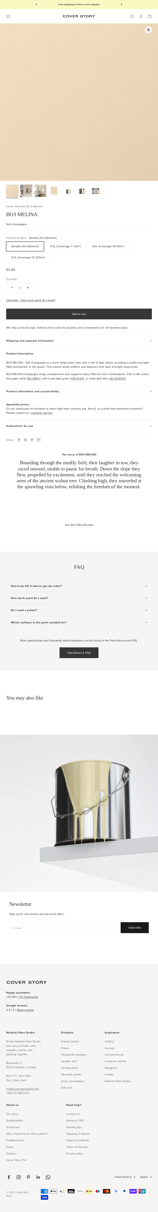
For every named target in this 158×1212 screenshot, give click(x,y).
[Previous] (36, 4)
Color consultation (72, 1081)
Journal (109, 1048)
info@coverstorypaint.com (22, 1088)
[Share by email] (38, 440)
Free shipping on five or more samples (78, 4)
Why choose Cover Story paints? (27, 1133)
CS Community (28, 996)
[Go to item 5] (68, 191)
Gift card (66, 1087)
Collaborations (15, 1140)
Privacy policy (74, 1153)
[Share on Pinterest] (32, 440)
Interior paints (70, 1041)
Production (13, 1127)
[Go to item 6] (82, 191)
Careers (11, 1153)
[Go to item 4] (54, 191)
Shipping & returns (78, 1133)
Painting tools (69, 1067)
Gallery (109, 1041)
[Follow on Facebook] (8, 1177)
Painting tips (74, 1127)
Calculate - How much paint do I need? (30, 300)
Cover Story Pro (16, 1160)
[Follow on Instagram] (18, 1177)
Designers (111, 1067)
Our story (12, 1113)
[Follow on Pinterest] (28, 1177)
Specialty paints (71, 1074)
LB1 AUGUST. (117, 378)
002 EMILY (33, 378)
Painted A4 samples (73, 1054)
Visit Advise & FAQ (79, 652)
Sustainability (14, 1120)
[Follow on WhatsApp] (48, 1177)
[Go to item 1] (12, 191)
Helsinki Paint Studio (118, 1081)
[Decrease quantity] (12, 287)
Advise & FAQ (74, 1120)
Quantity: (12, 279)
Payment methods (77, 1140)
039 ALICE (77, 378)
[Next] (121, 4)
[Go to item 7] (95, 191)
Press (9, 1146)
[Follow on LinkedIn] (38, 1177)
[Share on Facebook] (19, 440)
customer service (41, 412)
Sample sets (69, 1061)
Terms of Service (76, 1146)
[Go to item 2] (26, 191)
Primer (65, 1048)
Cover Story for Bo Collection (24, 206)
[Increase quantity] (27, 287)
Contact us (73, 1113)
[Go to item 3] (40, 191)
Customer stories (115, 1061)
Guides (109, 1074)
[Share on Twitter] (25, 440)
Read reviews (25, 1009)
